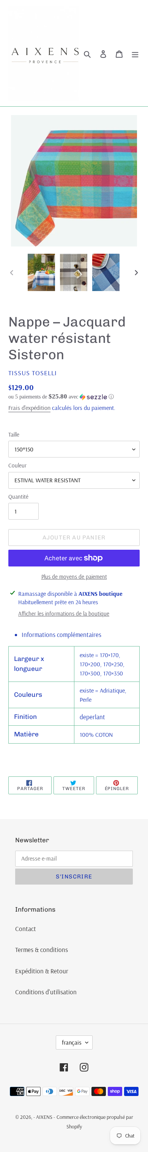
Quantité (18, 496)
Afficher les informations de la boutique (63, 613)
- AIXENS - (44, 1117)
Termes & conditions (41, 950)
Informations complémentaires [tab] (61, 634)
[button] (61, 396)
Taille (13, 434)
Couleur (17, 465)
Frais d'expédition (29, 407)
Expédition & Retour (41, 971)
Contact (25, 929)
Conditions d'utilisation (46, 992)
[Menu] (135, 53)
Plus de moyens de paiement (74, 576)
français (72, 1042)
